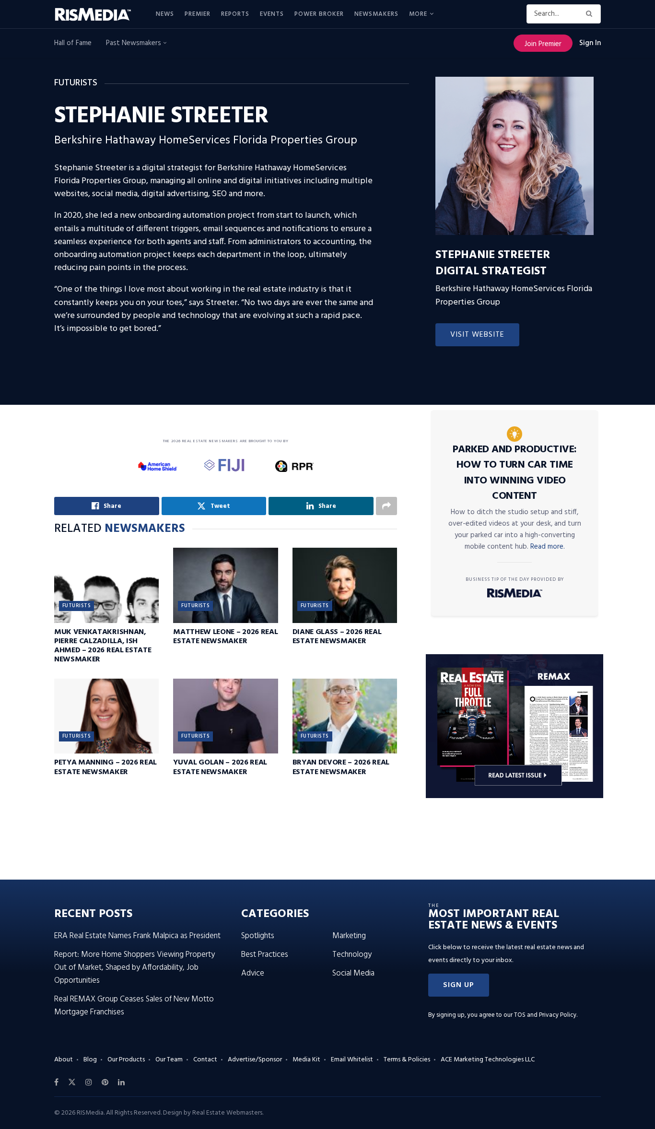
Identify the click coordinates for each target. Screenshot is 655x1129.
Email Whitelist (352, 1059)
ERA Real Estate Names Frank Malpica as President (137, 935)
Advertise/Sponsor (255, 1059)
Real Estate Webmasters (227, 1112)
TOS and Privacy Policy (545, 1015)
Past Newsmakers (134, 43)
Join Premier (543, 44)
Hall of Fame (73, 43)
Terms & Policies (407, 1059)
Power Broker (319, 14)
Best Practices (264, 954)
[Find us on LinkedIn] (121, 1082)
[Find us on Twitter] (72, 1082)
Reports (235, 14)
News (165, 14)
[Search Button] (591, 14)
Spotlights (257, 935)
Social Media (353, 973)
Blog (90, 1059)
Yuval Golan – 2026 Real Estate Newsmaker (220, 767)
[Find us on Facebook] (56, 1082)
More (418, 14)
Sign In (590, 43)
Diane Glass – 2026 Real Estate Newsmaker (337, 636)
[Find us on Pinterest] (105, 1082)
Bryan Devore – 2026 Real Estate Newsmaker (340, 767)
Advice (252, 973)
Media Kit (306, 1059)
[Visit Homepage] (98, 14)
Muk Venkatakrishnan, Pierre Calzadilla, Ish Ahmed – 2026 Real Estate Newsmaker (102, 646)
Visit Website (477, 335)
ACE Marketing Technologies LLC (488, 1059)
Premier (198, 14)
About (63, 1059)
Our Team (169, 1059)
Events (272, 14)
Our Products (126, 1059)
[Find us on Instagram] (88, 1082)
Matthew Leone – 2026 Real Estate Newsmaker (225, 636)
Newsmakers (376, 14)
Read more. (547, 547)
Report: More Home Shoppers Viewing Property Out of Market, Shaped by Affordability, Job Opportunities (134, 967)
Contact (205, 1059)
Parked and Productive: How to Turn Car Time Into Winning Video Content (515, 473)
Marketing (349, 935)
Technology (352, 954)
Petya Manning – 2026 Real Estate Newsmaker (105, 767)
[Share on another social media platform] (386, 506)
